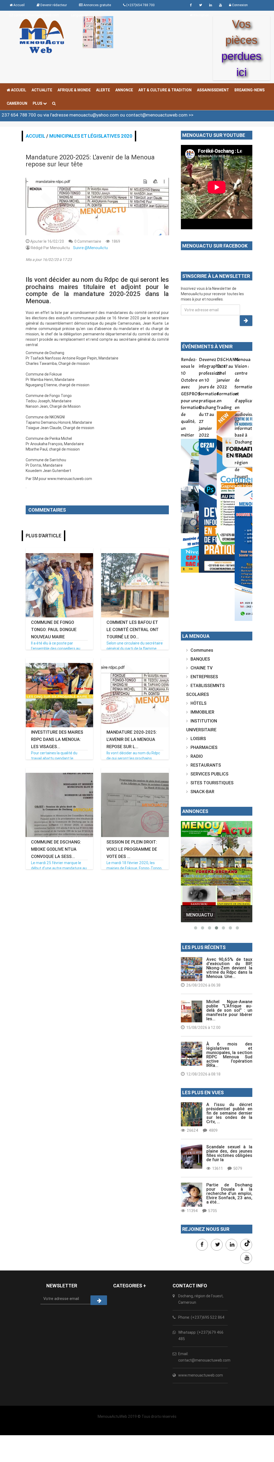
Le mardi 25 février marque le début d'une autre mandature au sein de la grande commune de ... (59, 868)
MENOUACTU (199, 914)
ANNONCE (124, 90)
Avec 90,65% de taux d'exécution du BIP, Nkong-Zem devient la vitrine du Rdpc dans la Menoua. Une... (229, 968)
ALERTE (103, 90)
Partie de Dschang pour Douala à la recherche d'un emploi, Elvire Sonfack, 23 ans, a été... (229, 1193)
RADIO (197, 756)
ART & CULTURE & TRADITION (165, 90)
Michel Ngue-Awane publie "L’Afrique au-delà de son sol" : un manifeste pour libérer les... (229, 1010)
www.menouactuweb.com (200, 1375)
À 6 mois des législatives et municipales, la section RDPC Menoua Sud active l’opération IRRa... (229, 1054)
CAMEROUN (17, 103)
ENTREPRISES (204, 676)
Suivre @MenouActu (90, 247)
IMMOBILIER (202, 712)
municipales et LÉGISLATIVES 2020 (90, 136)
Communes (202, 650)
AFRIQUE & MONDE (74, 90)
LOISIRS (198, 738)
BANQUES (200, 659)
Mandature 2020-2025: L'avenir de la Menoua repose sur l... (131, 739)
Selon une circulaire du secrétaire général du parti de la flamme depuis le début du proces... (134, 648)
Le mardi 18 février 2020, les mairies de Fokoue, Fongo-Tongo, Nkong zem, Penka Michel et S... (134, 868)
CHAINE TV (201, 667)
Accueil (18, 90)
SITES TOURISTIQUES (212, 782)
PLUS (38, 103)
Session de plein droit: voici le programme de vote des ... (131, 849)
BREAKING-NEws (249, 90)
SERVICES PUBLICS (210, 774)
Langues (78, 15)
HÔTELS (199, 703)
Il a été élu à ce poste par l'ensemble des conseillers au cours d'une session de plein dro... (59, 648)
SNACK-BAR (202, 791)
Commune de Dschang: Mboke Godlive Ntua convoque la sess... (56, 849)
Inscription (201, 15)
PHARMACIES (204, 747)
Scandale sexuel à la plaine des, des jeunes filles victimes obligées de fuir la (229, 1153)
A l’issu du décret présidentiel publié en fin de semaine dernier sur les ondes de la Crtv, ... (229, 1113)
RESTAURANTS (206, 765)
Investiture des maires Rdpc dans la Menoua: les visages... (57, 739)
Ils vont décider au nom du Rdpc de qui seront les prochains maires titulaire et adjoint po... (133, 758)
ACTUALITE (42, 90)
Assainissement (213, 90)
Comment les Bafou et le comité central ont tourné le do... (132, 629)
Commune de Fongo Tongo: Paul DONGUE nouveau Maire (54, 629)
